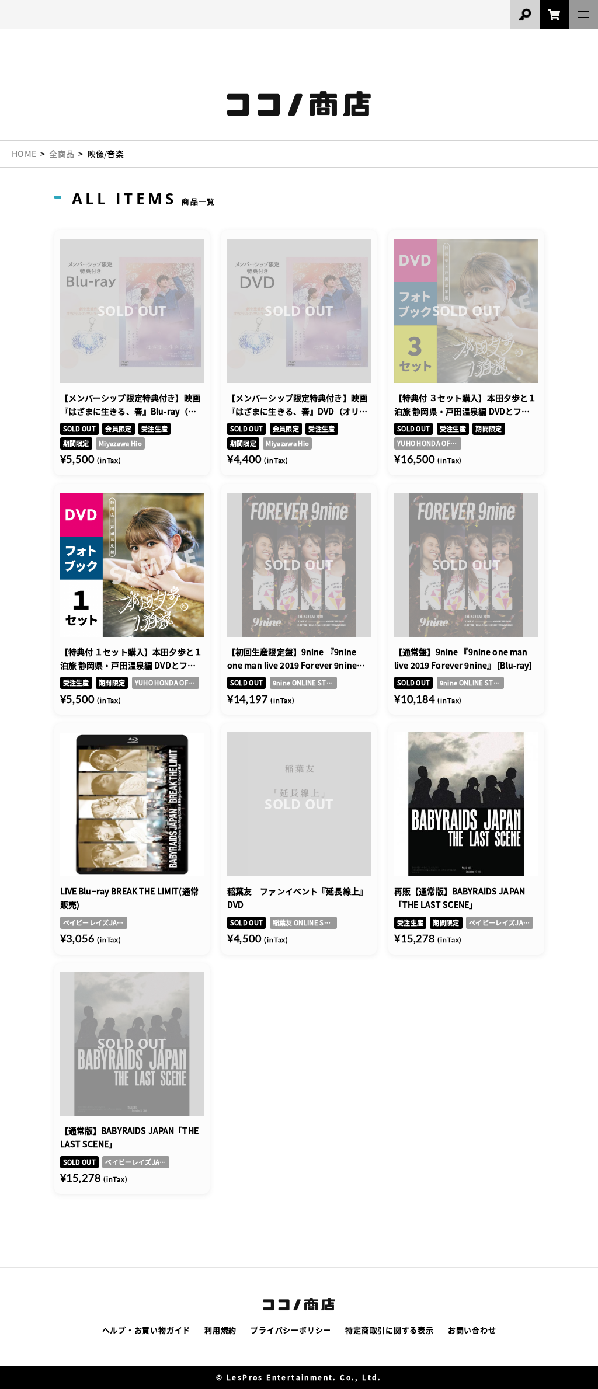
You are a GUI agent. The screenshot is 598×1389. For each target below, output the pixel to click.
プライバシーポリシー (291, 1329)
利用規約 (220, 1329)
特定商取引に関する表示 (389, 1329)
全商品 (61, 153)
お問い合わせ (472, 1329)
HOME (24, 153)
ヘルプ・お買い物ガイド (146, 1329)
